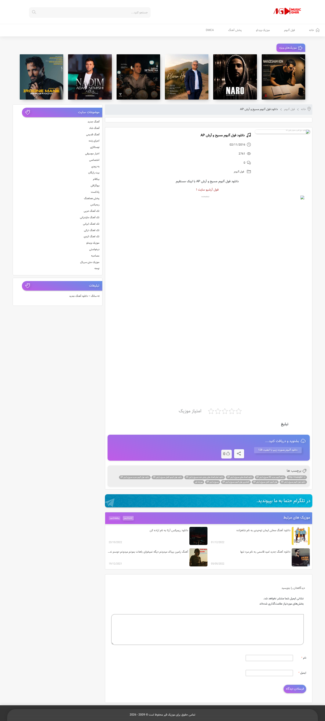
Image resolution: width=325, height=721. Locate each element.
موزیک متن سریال (89, 262)
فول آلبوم (289, 30)
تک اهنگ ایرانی (91, 224)
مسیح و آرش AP (213, 482)
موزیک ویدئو (263, 30)
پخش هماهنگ (91, 199)
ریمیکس (94, 205)
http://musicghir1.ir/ (296, 477)
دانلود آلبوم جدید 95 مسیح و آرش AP (270, 477)
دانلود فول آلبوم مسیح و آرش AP (293, 482)
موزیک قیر (199, 482)
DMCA (210, 30)
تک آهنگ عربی (91, 211)
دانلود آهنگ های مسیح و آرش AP (239, 477)
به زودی (95, 167)
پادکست (95, 192)
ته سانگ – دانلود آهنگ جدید (84, 296)
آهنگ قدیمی (92, 135)
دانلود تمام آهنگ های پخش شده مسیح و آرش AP (204, 477)
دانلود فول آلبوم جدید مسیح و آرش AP (134, 477)
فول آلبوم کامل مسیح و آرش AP (265, 482)
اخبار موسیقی (92, 154)
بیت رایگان (93, 173)
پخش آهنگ (235, 30)
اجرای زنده (94, 141)
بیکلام (96, 179)
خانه (311, 30)
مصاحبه (95, 256)
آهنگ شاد (94, 128)
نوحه (96, 269)
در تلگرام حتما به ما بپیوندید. (283, 501)
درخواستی (94, 249)
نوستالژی (94, 147)
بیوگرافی (95, 186)
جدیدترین (128, 518)
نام (303, 658)
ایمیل (302, 673)
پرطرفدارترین (114, 518)
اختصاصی (94, 160)
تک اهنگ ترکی (91, 230)
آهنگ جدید (93, 122)
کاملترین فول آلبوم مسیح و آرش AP (235, 482)
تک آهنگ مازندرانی (89, 218)
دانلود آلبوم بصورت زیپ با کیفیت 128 (277, 450)
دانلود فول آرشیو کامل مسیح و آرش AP (167, 477)
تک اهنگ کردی (91, 237)
